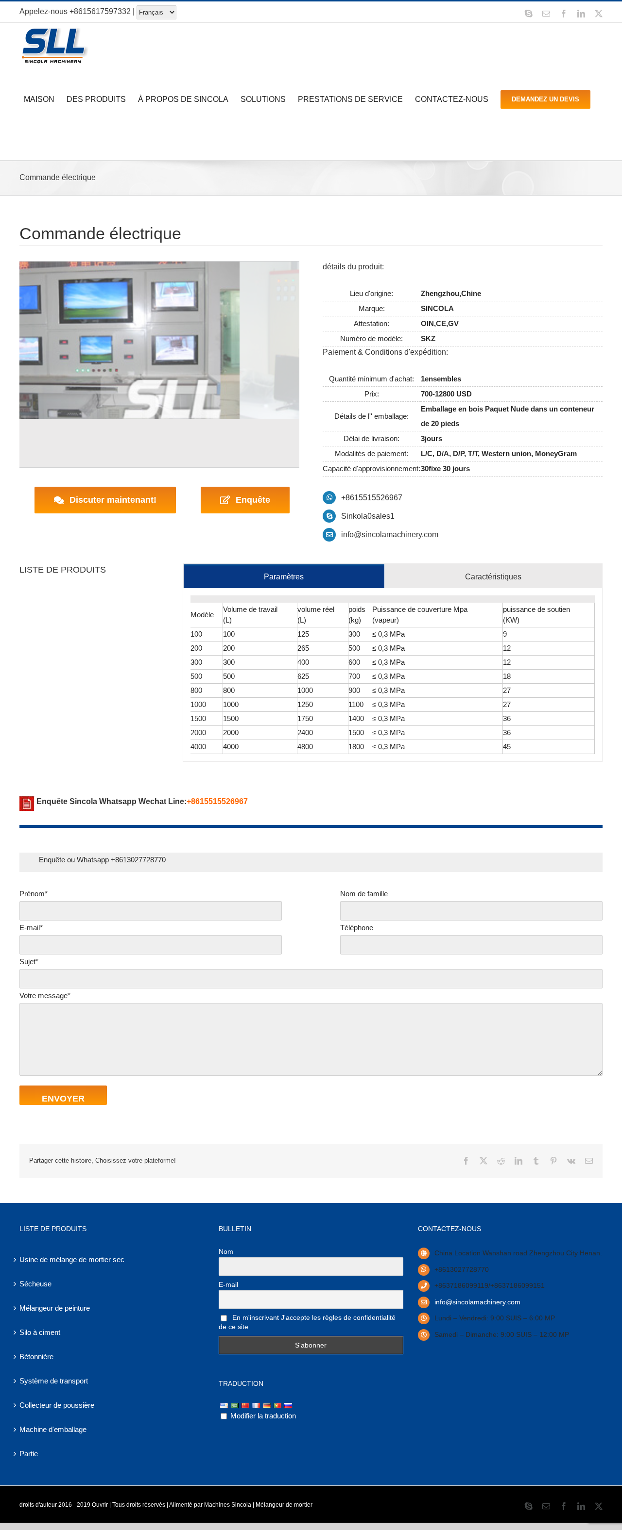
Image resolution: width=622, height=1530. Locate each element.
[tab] (284, 576)
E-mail (228, 1284)
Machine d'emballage (52, 1429)
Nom (226, 1251)
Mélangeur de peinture (54, 1308)
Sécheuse (35, 1284)
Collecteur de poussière (56, 1405)
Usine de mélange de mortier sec (71, 1259)
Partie (28, 1453)
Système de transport (53, 1381)
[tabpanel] (393, 675)
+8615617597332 (100, 11)
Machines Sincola (227, 1504)
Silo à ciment (39, 1332)
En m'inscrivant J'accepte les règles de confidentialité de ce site (307, 1322)
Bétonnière (36, 1356)
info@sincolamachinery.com (389, 534)
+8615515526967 (371, 498)
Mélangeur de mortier (284, 1504)
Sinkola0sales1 (368, 516)
